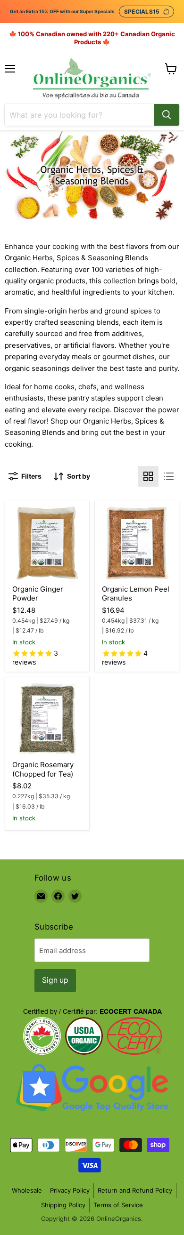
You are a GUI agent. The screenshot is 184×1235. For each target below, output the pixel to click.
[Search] (166, 115)
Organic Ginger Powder (37, 594)
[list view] (169, 476)
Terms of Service (118, 1205)
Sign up (55, 980)
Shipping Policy (63, 1205)
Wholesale (27, 1190)
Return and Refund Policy (135, 1190)
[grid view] (148, 476)
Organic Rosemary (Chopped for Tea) (43, 769)
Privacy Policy (70, 1190)
